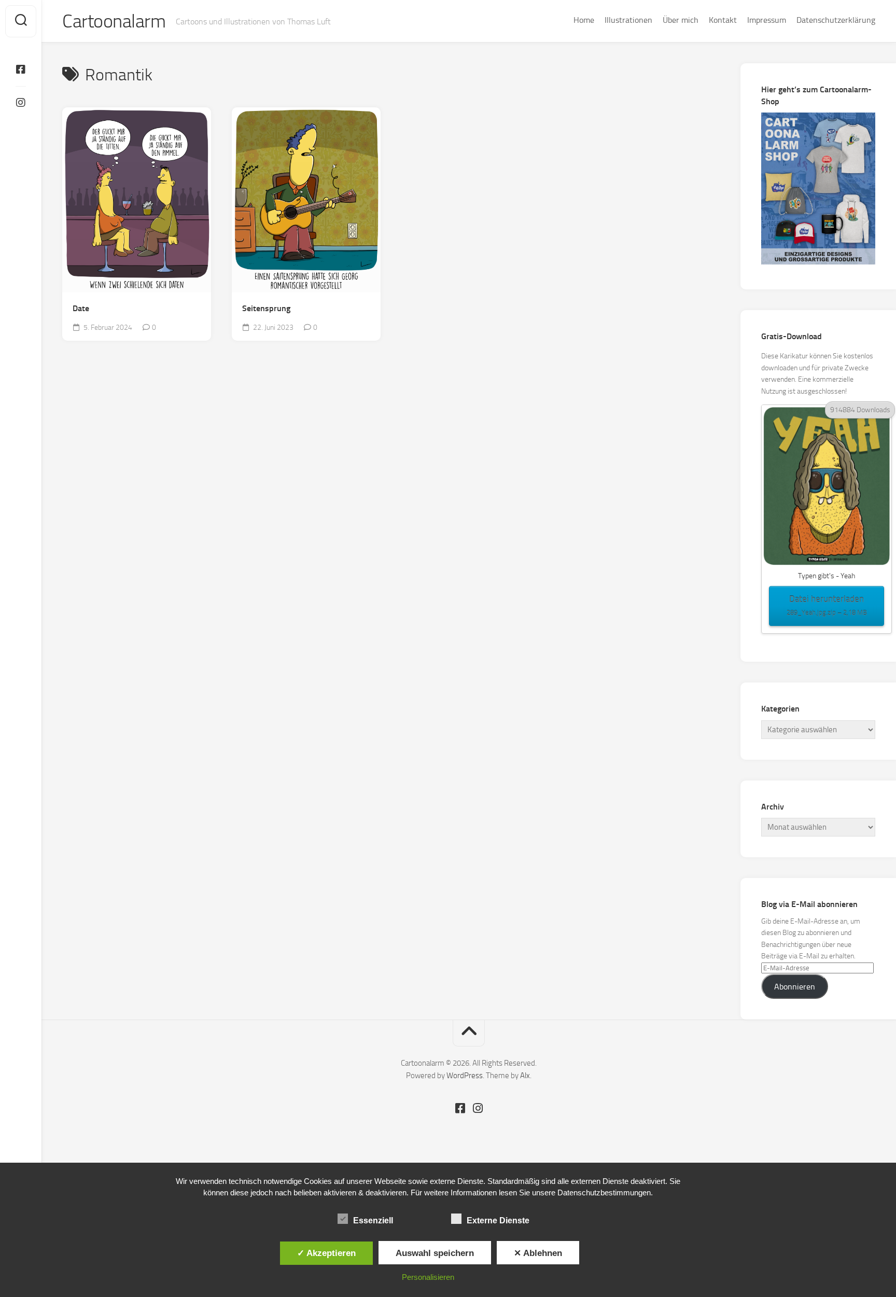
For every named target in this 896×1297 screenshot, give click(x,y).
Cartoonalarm (113, 21)
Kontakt (723, 20)
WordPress (464, 1075)
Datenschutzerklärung (835, 20)
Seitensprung (266, 308)
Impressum (766, 20)
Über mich (680, 20)
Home (583, 20)
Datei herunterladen (827, 605)
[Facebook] (20, 69)
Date (81, 308)
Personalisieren (428, 1277)
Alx (525, 1075)
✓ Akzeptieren (326, 1253)
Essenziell (373, 1220)
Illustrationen (628, 20)
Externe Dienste (498, 1220)
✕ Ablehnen (538, 1253)
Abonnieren (794, 987)
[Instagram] (20, 102)
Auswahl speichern (435, 1253)
